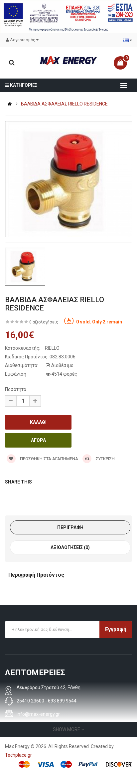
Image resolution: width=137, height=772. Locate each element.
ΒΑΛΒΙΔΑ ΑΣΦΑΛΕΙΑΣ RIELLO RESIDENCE (64, 103)
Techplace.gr (18, 755)
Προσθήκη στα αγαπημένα (48, 458)
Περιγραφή (70, 527)
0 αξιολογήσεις (43, 322)
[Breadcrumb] (10, 103)
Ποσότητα (15, 389)
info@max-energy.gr (38, 714)
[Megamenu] (123, 85)
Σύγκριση (105, 458)
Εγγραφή (115, 629)
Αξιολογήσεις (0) (70, 547)
